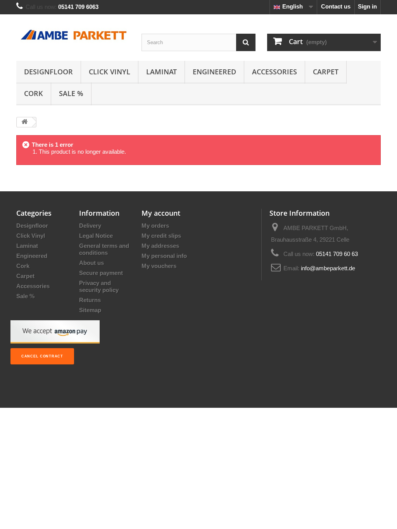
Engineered (214, 71)
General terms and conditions (104, 249)
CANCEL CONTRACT (42, 356)
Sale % (71, 93)
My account (161, 213)
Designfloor (48, 71)
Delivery (90, 225)
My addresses (160, 245)
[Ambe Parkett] (73, 35)
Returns (90, 300)
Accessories (274, 71)
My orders (155, 225)
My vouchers (159, 266)
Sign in (367, 6)
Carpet (325, 71)
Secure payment (101, 273)
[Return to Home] (24, 122)
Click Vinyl (109, 71)
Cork (33, 93)
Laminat (161, 71)
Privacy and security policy (99, 286)
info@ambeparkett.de (328, 268)
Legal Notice (96, 235)
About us (91, 262)
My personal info (164, 255)
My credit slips (161, 235)
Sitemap (90, 310)
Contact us (335, 6)
